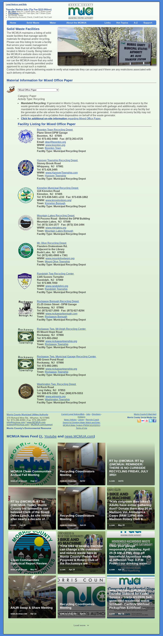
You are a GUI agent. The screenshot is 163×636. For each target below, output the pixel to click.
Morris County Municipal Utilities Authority (27, 414)
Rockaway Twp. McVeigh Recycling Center (61, 329)
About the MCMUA (76, 23)
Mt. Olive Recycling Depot (52, 243)
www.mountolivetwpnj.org (60, 258)
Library (81, 420)
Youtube (50, 436)
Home (13, 23)
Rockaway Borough (56, 316)
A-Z (136, 23)
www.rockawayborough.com (61, 313)
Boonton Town (53, 148)
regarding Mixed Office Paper (61, 118)
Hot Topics (122, 23)
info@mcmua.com (16, 422)
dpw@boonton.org (55, 142)
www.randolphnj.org (57, 286)
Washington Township (57, 399)
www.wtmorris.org (56, 396)
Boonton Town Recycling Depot (55, 129)
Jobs (88, 414)
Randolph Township (56, 289)
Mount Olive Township (57, 261)
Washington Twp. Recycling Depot (56, 384)
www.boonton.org (55, 145)
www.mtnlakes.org (56, 227)
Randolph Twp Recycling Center (55, 273)
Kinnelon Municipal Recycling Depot (58, 188)
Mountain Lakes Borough (59, 231)
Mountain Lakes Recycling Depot (56, 215)
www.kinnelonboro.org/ (58, 200)
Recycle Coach (92, 420)
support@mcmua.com (18, 424)
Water (53, 23)
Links (108, 23)
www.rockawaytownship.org (61, 341)
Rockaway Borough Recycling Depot (58, 301)
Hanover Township (55, 175)
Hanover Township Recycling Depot (57, 160)
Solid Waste (33, 23)
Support (147, 23)
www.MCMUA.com (36, 422)
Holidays (81, 417)
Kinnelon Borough (55, 203)
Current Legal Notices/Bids (73, 414)
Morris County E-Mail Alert (145, 414)
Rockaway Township (56, 344)
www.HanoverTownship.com (62, 172)
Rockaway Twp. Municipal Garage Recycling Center (66, 356)
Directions (96, 414)
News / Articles (70, 420)
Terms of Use (81, 428)
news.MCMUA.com (79, 436)
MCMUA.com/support (42, 424)
